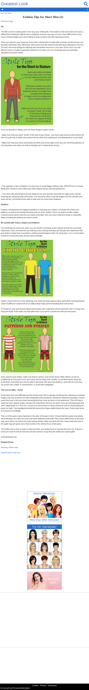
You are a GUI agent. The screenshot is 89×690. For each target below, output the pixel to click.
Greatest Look (14, 3)
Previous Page (7, 21)
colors (70, 233)
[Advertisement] (43, 165)
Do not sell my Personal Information (15, 688)
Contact (35, 686)
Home (2, 13)
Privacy (43, 686)
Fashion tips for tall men (11, 453)
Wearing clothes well (9, 447)
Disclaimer (52, 686)
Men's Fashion (7, 13)
